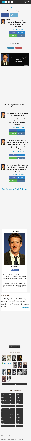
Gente (10, 403)
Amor (10, 397)
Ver (2, 414)
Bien (10, 400)
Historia (3, 423)
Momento (18, 426)
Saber (17, 414)
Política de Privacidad (12, 439)
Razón (2, 426)
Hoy (10, 423)
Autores (7, 7)
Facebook (3, 439)
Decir (17, 411)
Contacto (21, 439)
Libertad (18, 409)
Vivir (2, 411)
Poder (2, 409)
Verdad (3, 406)
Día (9, 406)
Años (2, 420)
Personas (11, 411)
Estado (17, 423)
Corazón (11, 414)
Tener (17, 403)
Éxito (10, 394)
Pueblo (10, 426)
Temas (18, 347)
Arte (10, 417)
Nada (2, 397)
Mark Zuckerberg (15, 7)
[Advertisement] (15, 84)
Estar (17, 406)
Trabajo (18, 420)
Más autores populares (15, 384)
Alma (10, 420)
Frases (2, 7)
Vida (2, 394)
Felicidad (18, 417)
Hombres (3, 400)
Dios (2, 403)
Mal (2, 417)
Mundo (17, 394)
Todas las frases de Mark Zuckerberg (15, 189)
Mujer (10, 409)
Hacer (17, 397)
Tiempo (18, 400)
